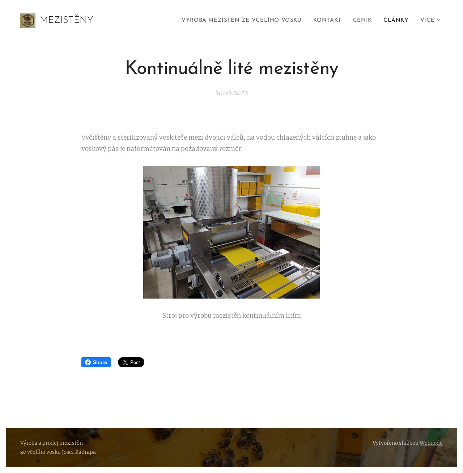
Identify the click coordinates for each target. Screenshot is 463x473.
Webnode (431, 443)
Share (100, 362)
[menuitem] (243, 21)
